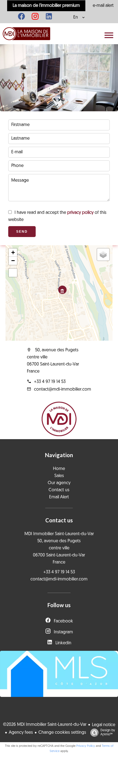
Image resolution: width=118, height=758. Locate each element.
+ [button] (13, 252)
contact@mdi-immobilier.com (62, 389)
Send (22, 231)
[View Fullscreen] (13, 273)
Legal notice (103, 725)
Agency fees (21, 732)
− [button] (13, 260)
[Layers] (103, 254)
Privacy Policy (85, 746)
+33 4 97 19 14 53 (50, 382)
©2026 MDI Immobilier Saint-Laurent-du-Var (44, 725)
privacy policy (80, 213)
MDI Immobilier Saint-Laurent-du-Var (59, 534)
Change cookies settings (62, 732)
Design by (107, 732)
